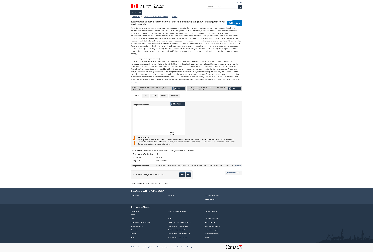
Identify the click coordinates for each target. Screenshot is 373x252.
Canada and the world (212, 218)
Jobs (132, 218)
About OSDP (135, 195)
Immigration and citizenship (140, 222)
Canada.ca (136, 17)
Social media (135, 247)
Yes (182, 175)
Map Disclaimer (144, 137)
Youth (207, 237)
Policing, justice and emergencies (179, 234)
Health (133, 237)
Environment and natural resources (179, 222)
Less (134, 82)
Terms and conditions (212, 195)
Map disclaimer (210, 199)
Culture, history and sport (176, 230)
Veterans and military (212, 234)
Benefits (133, 234)
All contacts (135, 211)
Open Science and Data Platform (156, 17)
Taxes (170, 218)
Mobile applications (148, 247)
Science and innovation (212, 226)
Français (239, 2)
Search (174, 17)
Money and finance (211, 222)
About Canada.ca (162, 247)
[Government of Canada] (148, 6)
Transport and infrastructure (177, 237)
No (188, 175)
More (238, 166)
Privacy (189, 247)
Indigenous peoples (211, 230)
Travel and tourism (137, 226)
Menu (135, 12)
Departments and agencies (177, 211)
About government (211, 211)
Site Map (171, 195)
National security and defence (178, 226)
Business (134, 230)
